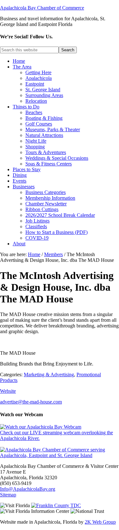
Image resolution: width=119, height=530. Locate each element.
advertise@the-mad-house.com (31, 401)
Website (8, 391)
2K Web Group (100, 522)
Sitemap (8, 494)
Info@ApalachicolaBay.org (27, 489)
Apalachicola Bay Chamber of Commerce (42, 7)
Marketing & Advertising (49, 374)
